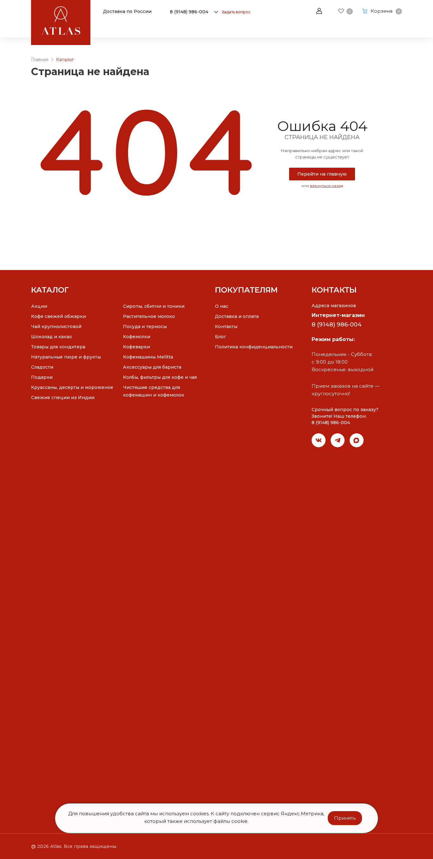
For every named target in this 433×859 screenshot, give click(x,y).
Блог (220, 336)
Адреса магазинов (334, 305)
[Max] (357, 440)
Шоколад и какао (51, 336)
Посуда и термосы (145, 326)
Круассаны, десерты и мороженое (72, 387)
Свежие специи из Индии (62, 397)
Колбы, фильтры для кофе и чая (160, 377)
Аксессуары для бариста (152, 367)
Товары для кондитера (58, 347)
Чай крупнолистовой (56, 326)
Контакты (226, 326)
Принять (345, 818)
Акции (39, 306)
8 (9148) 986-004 (189, 12)
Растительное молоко (149, 316)
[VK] (319, 440)
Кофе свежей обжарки (58, 316)
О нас (221, 306)
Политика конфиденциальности (254, 347)
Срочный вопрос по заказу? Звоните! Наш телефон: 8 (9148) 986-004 (345, 416)
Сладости (42, 367)
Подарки (42, 377)
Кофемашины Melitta (148, 357)
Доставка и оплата (237, 316)
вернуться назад (326, 185)
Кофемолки (136, 336)
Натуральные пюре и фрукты (66, 357)
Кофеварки (136, 347)
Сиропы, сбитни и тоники (153, 306)
